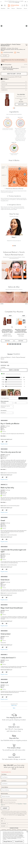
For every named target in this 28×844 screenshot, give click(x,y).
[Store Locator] (24, 5)
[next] (25, 270)
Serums (25, 8)
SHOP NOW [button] (7, 340)
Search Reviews (22, 398)
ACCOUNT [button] (3, 826)
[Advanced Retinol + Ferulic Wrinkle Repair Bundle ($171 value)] (7, 321)
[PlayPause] (1, 41)
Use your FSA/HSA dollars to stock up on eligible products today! (14, 2)
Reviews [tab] (9, 354)
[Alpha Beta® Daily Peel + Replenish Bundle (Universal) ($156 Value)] (21, 321)
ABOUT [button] (2, 818)
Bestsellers (3, 8)
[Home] (13, 5)
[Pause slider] (25, 1)
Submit (5, 808)
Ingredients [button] (4, 90)
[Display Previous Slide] (1, 26)
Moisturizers (19, 8)
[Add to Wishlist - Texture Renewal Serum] (26, 45)
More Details (21, 101)
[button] (1, 1)
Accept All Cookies (19, 841)
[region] (14, 837)
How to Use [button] (4, 84)
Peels (8, 8)
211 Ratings (9, 48)
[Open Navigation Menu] (1, 5)
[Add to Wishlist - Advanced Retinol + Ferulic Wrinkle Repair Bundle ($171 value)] (12, 327)
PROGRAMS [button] (3, 823)
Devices (13, 8)
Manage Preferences (8, 841)
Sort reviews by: (4, 410)
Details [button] (3, 81)
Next (14, 708)
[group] (14, 100)
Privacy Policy (20, 803)
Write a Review (15, 48)
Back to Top (14, 705)
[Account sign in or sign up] (22, 5)
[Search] (5, 5)
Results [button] (3, 87)
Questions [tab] (17, 354)
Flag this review (4, 443)
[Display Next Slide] (26, 26)
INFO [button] (2, 820)
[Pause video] (26, 278)
